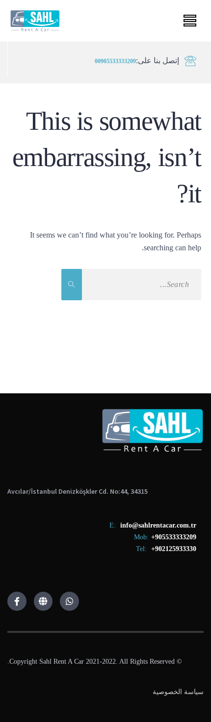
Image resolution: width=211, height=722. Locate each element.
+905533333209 (173, 537)
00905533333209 (115, 61)
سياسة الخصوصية (178, 692)
